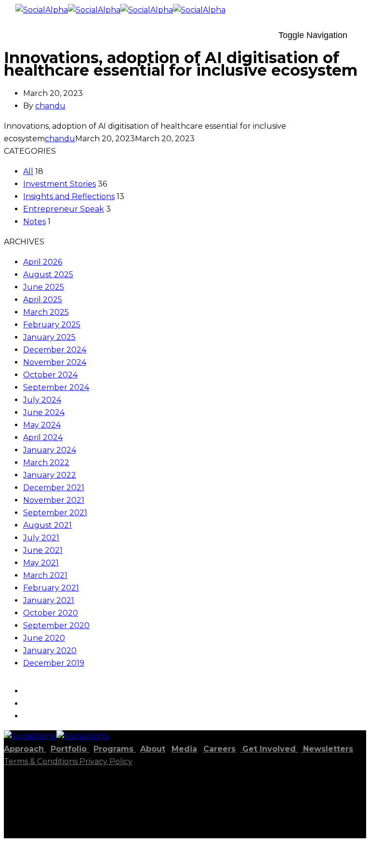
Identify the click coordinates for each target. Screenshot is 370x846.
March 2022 (46, 462)
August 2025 (48, 274)
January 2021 (48, 600)
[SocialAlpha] (67, 9)
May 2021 (41, 562)
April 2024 (43, 437)
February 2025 (51, 324)
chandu (50, 105)
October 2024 (50, 374)
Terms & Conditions (41, 761)
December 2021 (53, 487)
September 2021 (55, 512)
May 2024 (42, 425)
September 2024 (56, 387)
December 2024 (54, 349)
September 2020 (56, 625)
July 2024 (42, 399)
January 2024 (49, 450)
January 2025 (49, 337)
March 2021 (45, 575)
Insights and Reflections (69, 196)
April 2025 (42, 299)
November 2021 (53, 500)
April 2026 (42, 262)
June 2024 (44, 412)
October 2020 (50, 613)
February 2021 (51, 587)
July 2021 (41, 537)
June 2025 (43, 287)
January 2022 (49, 475)
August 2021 (47, 525)
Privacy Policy (105, 761)
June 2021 (43, 550)
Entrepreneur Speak (63, 209)
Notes (34, 221)
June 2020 (44, 638)
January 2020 (50, 650)
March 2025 (46, 312)
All (28, 171)
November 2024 (54, 362)
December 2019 (53, 663)
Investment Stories (59, 183)
